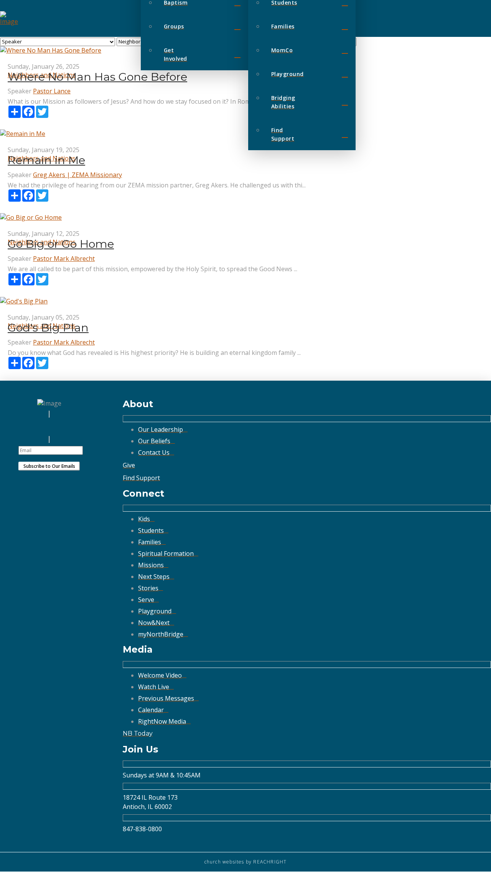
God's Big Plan (48, 327)
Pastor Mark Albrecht (64, 258)
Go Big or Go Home (61, 243)
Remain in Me (46, 160)
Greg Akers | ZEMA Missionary (77, 175)
